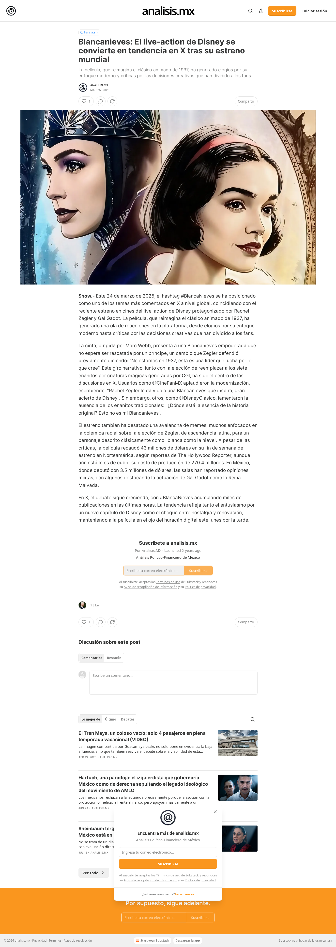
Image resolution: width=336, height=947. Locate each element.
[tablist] (101, 658)
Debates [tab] (127, 719)
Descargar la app (187, 940)
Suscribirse (282, 10)
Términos (55, 940)
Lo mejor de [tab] (90, 719)
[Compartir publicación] (261, 11)
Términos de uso (168, 875)
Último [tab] (110, 719)
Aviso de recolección (78, 940)
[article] (168, 748)
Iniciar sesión (314, 10)
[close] (215, 812)
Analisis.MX (99, 85)
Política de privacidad (200, 880)
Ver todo (90, 872)
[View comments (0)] (101, 101)
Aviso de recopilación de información (150, 880)
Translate (89, 32)
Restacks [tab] (114, 658)
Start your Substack (154, 940)
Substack (285, 940)
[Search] (250, 11)
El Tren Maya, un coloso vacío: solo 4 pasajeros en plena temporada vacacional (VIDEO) (142, 736)
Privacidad (39, 940)
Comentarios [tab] (91, 658)
